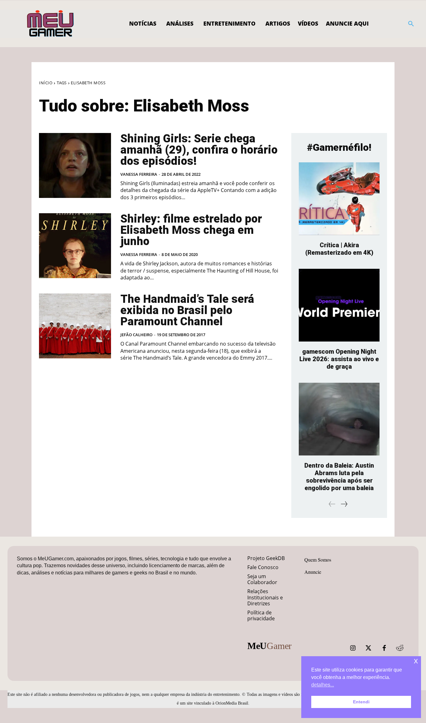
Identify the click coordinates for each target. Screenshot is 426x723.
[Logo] (50, 24)
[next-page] (344, 504)
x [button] (416, 661)
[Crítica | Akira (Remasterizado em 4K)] (339, 198)
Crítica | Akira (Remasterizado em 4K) (339, 248)
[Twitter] (368, 648)
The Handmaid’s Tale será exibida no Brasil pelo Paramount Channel (187, 310)
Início (45, 83)
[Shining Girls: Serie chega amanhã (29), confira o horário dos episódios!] (75, 165)
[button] (411, 23)
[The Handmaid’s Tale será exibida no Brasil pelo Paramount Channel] (75, 325)
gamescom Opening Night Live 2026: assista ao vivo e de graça (339, 359)
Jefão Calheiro (136, 334)
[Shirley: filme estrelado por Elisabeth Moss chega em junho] (75, 245)
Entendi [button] (361, 701)
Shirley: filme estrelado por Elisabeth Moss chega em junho (191, 230)
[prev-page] (332, 504)
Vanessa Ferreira (138, 174)
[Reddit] (400, 648)
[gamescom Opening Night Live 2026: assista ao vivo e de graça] (339, 305)
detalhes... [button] (322, 684)
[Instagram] (353, 648)
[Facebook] (384, 648)
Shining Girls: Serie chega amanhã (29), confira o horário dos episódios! (199, 150)
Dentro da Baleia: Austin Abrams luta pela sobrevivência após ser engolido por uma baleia (339, 477)
